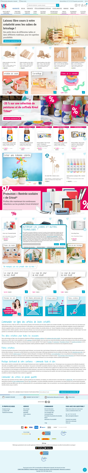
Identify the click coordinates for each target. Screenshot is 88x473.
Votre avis (68, 423)
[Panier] (85, 5)
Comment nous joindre (71, 419)
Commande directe (49, 414)
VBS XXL (23, 8)
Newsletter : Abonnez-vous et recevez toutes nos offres (23, 392)
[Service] (76, 5)
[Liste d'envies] (79, 5)
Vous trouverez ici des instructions (65, 355)
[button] (3, 58)
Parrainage (25, 410)
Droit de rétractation (49, 409)
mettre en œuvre (17, 354)
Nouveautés (16, 8)
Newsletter (25, 412)
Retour (46, 417)
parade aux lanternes (76, 342)
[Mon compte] (82, 5)
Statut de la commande (71, 421)
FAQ (24, 416)
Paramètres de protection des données (53, 416)
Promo (72, 8)
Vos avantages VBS (49, 412)
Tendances (30, 8)
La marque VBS (5, 410)
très (30, 381)
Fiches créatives (57, 8)
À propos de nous (6, 409)
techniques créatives (39, 338)
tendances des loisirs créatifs (53, 338)
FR (86, 1)
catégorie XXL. (69, 379)
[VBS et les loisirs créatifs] (4, 6)
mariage (50, 342)
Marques (66, 8)
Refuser (56, 244)
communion (56, 342)
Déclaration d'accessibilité (50, 419)
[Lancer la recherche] (57, 5)
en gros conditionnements (18, 381)
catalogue (29, 340)
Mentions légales (41, 247)
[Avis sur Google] (26, 433)
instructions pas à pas (77, 352)
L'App (46, 423)
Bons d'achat (26, 409)
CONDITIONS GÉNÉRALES (24, 469)
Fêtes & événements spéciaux (43, 8)
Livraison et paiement (49, 410)
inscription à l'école (64, 342)
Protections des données (29, 247)
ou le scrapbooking (55, 354)
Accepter (62, 244)
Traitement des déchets (7, 412)
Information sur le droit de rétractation (55, 247)
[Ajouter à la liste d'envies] (16, 48)
